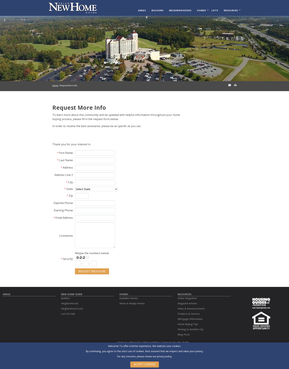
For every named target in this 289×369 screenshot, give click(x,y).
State (69, 189)
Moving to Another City (190, 329)
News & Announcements (191, 308)
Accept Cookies (145, 364)
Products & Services (189, 313)
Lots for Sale (68, 313)
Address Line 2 (64, 175)
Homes (201, 10)
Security (68, 259)
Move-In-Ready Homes (132, 303)
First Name (66, 153)
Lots (215, 10)
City (70, 182)
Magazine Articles (187, 303)
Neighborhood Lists (72, 308)
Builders (158, 10)
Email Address (64, 218)
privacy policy (164, 356)
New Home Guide (71, 294)
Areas (142, 10)
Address (68, 167)
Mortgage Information (190, 319)
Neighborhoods (180, 10)
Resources (231, 10)
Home (55, 85)
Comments (66, 236)
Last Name (66, 160)
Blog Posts (184, 334)
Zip (71, 195)
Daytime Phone (63, 203)
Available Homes (128, 298)
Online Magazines (187, 298)
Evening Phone (63, 210)
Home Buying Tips (188, 324)
